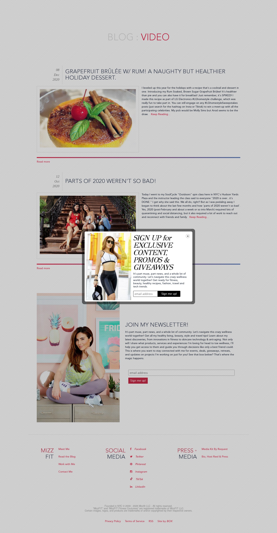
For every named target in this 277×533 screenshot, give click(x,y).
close (187, 236)
